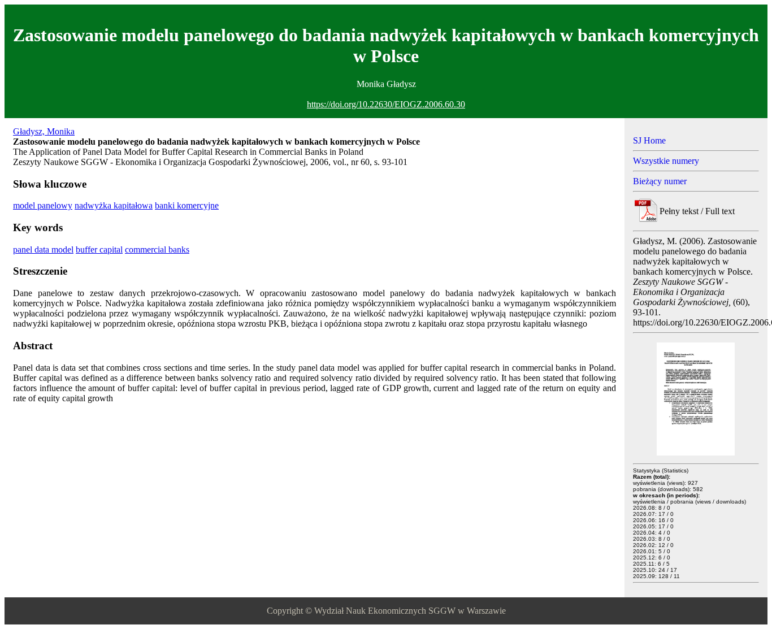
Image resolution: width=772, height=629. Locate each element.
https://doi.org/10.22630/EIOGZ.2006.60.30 (386, 104)
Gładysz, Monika (44, 131)
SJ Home (649, 140)
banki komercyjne (187, 205)
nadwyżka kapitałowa (114, 205)
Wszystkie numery (666, 161)
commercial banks (157, 249)
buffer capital (99, 249)
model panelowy (42, 205)
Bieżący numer (660, 181)
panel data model (43, 249)
